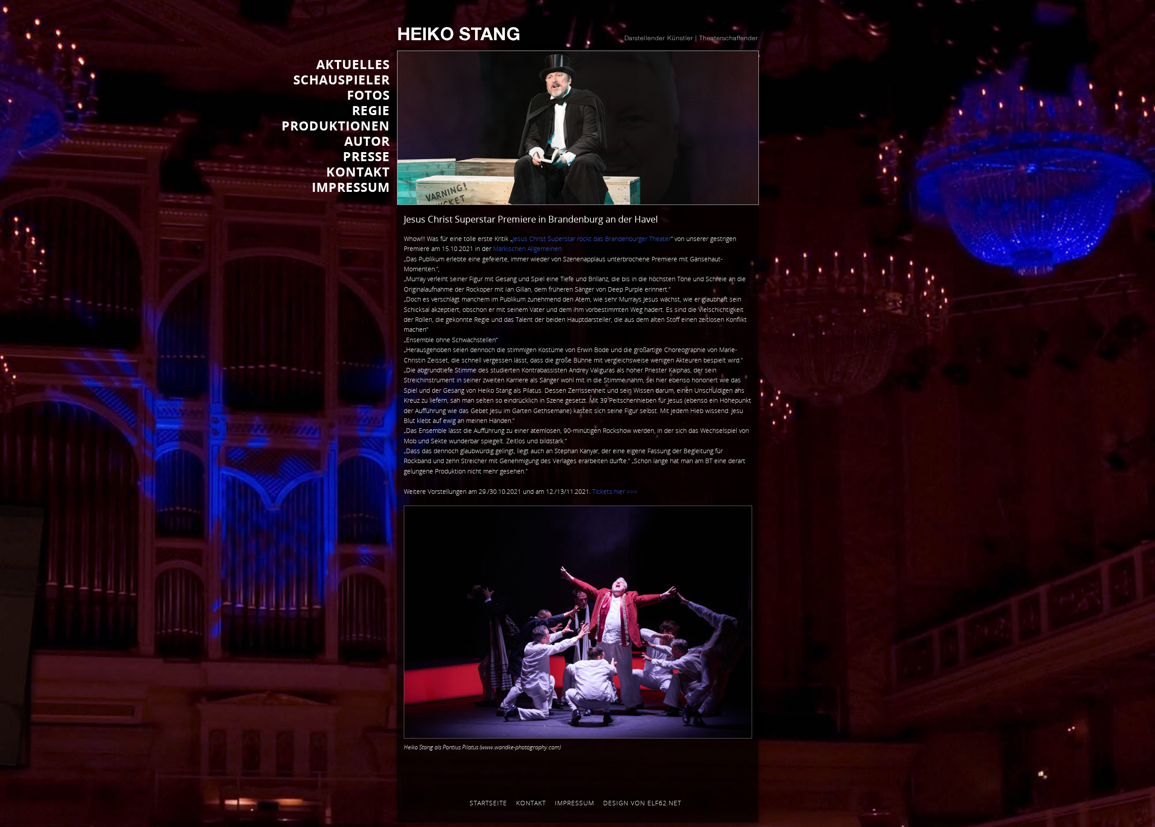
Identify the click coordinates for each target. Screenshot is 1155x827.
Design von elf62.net (642, 803)
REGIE (371, 110)
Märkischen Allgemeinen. (528, 248)
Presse (366, 156)
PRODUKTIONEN (336, 125)
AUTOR (367, 141)
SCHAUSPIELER (341, 79)
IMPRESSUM (351, 187)
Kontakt (531, 803)
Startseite (488, 803)
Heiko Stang (458, 36)
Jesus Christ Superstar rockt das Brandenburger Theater (592, 238)
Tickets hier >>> (615, 491)
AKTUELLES (353, 64)
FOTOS (368, 94)
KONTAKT (358, 171)
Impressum (574, 803)
